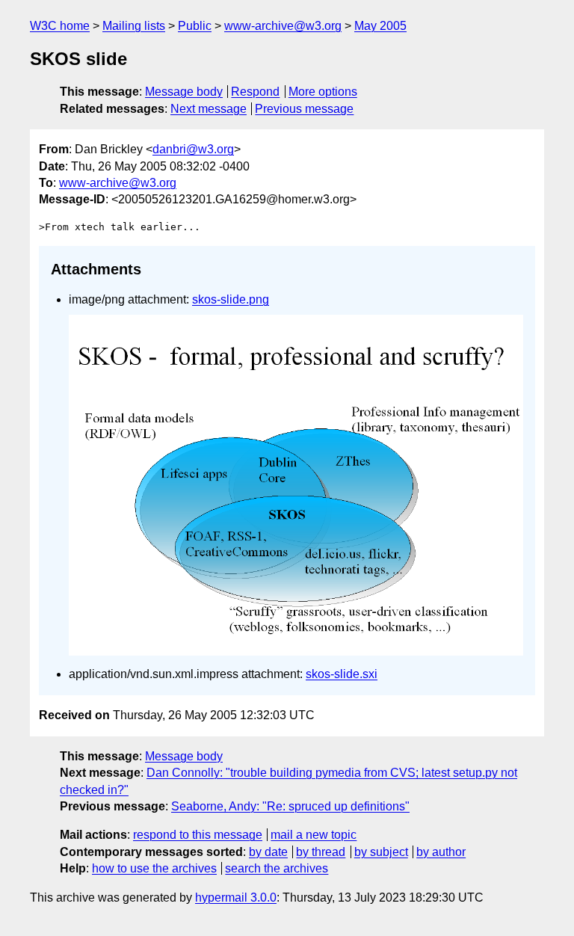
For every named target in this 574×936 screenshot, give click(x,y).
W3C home (60, 25)
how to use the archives (154, 868)
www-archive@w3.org (283, 25)
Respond (255, 91)
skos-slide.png (230, 299)
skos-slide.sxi (341, 674)
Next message (208, 108)
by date (268, 852)
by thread (320, 852)
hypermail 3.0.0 (236, 897)
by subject (381, 852)
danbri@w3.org (193, 149)
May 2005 (380, 25)
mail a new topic (314, 834)
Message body (184, 91)
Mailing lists (133, 25)
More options (322, 91)
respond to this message (197, 834)
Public (195, 25)
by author (441, 852)
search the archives (276, 868)
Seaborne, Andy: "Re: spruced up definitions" (290, 806)
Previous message (304, 108)
